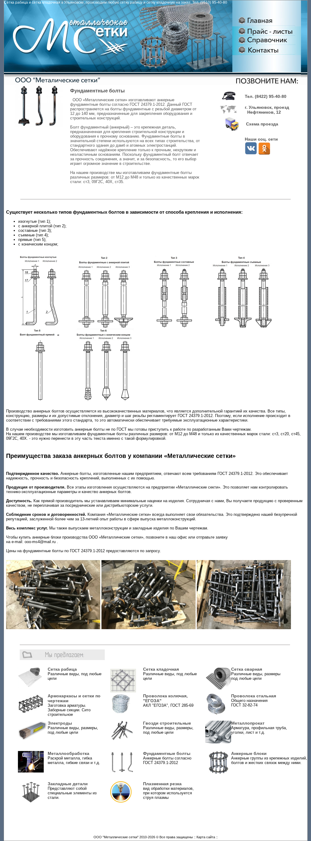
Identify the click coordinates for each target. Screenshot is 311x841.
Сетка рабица (16, 2)
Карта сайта (206, 837)
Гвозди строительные (167, 723)
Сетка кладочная (161, 669)
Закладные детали (68, 783)
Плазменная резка (162, 783)
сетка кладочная (46, 2)
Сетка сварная (246, 669)
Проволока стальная (253, 695)
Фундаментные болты (166, 753)
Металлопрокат (248, 723)
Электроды (60, 723)
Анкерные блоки (249, 753)
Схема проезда (261, 124)
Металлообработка (68, 753)
